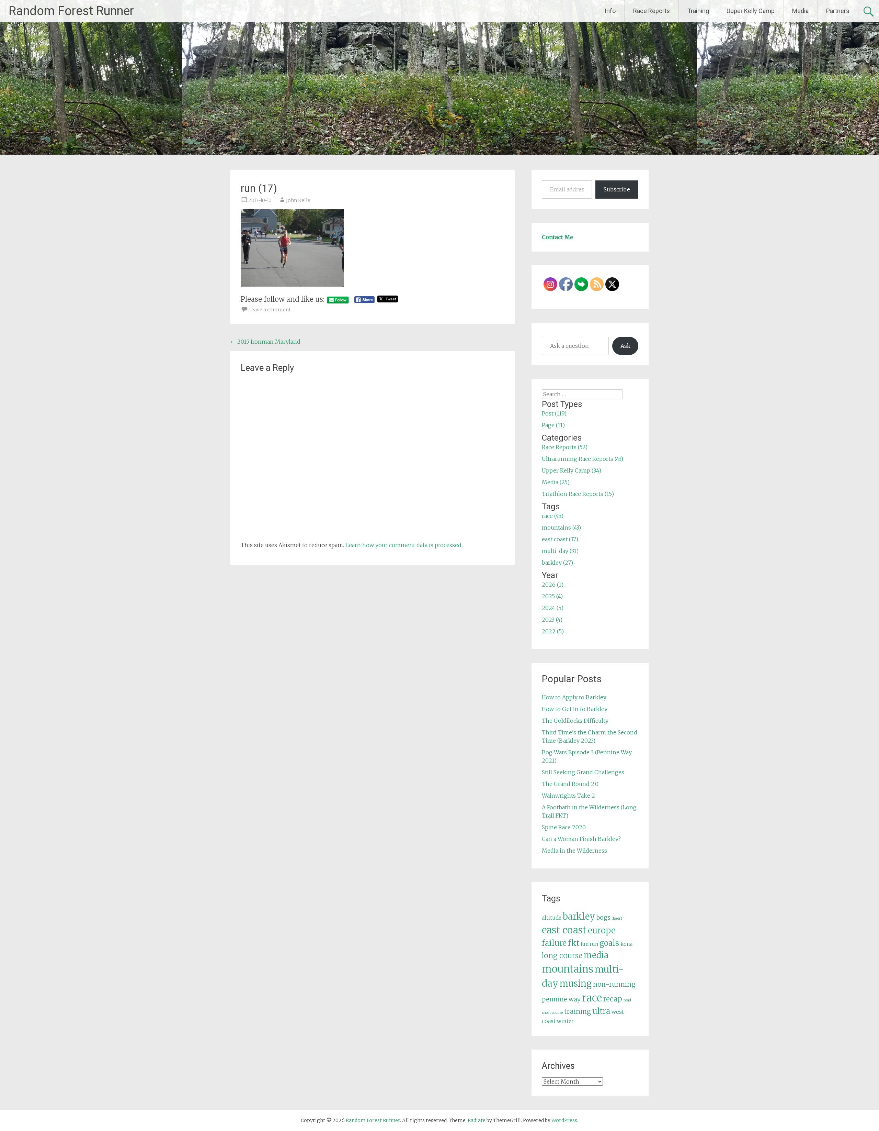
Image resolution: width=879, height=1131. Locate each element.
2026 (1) (552, 584)
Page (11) (553, 425)
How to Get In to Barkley (574, 709)
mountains (567, 969)
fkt (573, 943)
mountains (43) (561, 527)
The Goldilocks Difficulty (575, 720)
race (592, 997)
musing (576, 983)
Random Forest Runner (71, 11)
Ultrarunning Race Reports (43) (582, 458)
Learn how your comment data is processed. (404, 545)
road (627, 1000)
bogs (603, 917)
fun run (589, 944)
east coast (564, 930)
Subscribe (617, 189)
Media (800, 10)
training (577, 1011)
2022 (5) (553, 631)
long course (562, 955)
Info (610, 10)
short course (552, 1012)
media (596, 955)
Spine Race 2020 (564, 827)
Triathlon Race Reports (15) (578, 493)
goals (609, 943)
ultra (601, 1011)
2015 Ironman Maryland (265, 341)
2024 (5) (552, 608)
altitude (551, 917)
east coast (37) (560, 539)
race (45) (552, 515)
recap (612, 999)
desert (617, 918)
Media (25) (556, 482)
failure (554, 943)
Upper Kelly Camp (751, 10)
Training (698, 10)
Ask (625, 345)
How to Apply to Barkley (574, 697)
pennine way (561, 999)
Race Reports (651, 10)
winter (565, 1021)
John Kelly (298, 200)
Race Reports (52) (564, 447)
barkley (579, 916)
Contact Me (557, 237)
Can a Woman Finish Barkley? (581, 838)
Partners (837, 10)
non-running (614, 984)
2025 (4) (552, 596)
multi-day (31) (560, 550)
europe (602, 930)
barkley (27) (557, 562)
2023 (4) (552, 619)
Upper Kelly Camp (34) (571, 470)
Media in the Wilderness (574, 850)
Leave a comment (269, 310)
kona (626, 944)
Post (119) (554, 413)
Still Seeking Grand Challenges (583, 772)
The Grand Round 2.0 (570, 783)
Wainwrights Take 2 (568, 795)
